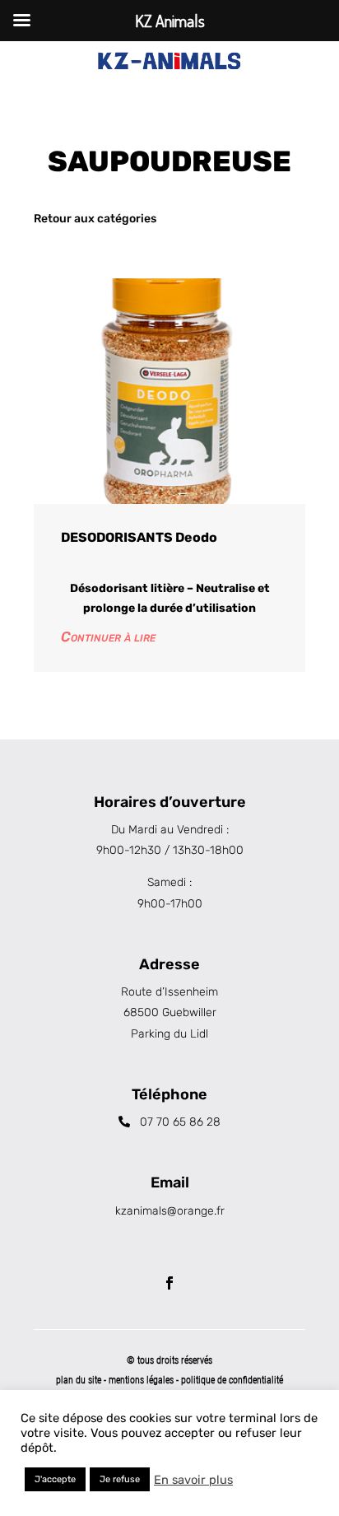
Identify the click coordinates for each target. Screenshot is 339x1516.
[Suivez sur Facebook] (169, 1283)
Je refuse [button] (120, 1479)
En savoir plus (193, 1479)
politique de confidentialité (232, 1380)
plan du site (78, 1380)
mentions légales (142, 1380)
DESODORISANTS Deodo (139, 537)
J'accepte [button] (55, 1479)
